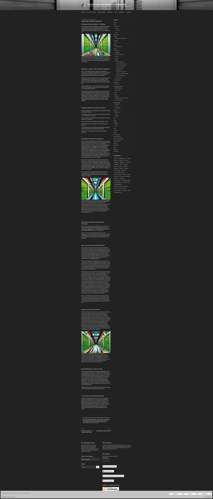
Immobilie (116, 166)
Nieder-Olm (124, 170)
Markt (116, 42)
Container (115, 36)
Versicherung (116, 149)
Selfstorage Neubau (126, 182)
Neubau (116, 28)
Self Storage (100, 419)
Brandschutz (117, 26)
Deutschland (116, 40)
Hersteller (115, 48)
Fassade (98, 417)
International (117, 83)
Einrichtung (128, 162)
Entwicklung (116, 164)
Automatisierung (121, 158)
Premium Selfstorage (118, 174)
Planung (122, 172)
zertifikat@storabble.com (95, 258)
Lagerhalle (116, 168)
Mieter (115, 118)
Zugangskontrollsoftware (120, 75)
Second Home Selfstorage (125, 176)
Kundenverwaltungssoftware (121, 63)
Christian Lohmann (101, 12)
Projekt (124, 174)
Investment (117, 96)
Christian (94, 19)
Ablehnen (190, 494)
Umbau (116, 32)
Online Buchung (117, 172)
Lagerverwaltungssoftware (120, 65)
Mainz (115, 170)
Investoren (115, 94)
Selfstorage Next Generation (119, 138)
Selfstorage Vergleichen (100, 421)
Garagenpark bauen (118, 46)
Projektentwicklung (117, 134)
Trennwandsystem (118, 77)
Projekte (115, 132)
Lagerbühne (117, 50)
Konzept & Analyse (117, 102)
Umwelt (115, 147)
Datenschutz (121, 12)
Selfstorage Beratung (117, 136)
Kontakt (115, 12)
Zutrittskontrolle (117, 79)
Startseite (83, 12)
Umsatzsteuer (116, 145)
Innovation (115, 92)
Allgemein (85, 417)
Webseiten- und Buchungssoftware (122, 73)
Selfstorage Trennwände (118, 186)
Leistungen (109, 12)
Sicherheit (116, 58)
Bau (126, 158)
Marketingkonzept (92, 419)
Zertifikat (96, 422)
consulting (126, 160)
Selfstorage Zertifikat (88, 422)
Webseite (107, 417)
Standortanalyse (118, 107)
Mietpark (115, 120)
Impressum (129, 12)
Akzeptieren (175, 494)
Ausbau (115, 158)
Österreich (115, 122)
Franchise (116, 106)
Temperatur (116, 143)
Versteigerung (116, 151)
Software (116, 60)
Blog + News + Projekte (91, 12)
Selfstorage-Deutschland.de (107, 4)
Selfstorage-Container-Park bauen (121, 38)
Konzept (120, 166)
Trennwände (124, 190)
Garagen (115, 44)
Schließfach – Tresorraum (119, 54)
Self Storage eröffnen (118, 182)
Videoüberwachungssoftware (121, 71)
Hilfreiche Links (116, 82)
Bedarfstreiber (116, 34)
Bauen (115, 24)
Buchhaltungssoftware (120, 61)
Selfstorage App (119, 69)
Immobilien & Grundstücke (118, 86)
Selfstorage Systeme (117, 140)
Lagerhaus (121, 168)
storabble (93, 166)
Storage (120, 188)
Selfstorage (107, 419)
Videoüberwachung (117, 192)
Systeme (124, 188)
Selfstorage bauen (117, 180)
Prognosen (115, 130)
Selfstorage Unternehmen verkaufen (121, 98)
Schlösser (116, 56)
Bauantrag (118, 30)
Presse (115, 128)
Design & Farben (91, 417)
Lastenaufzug (117, 52)
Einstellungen (204, 494)
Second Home (116, 176)
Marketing (102, 417)
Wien (116, 126)
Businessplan (117, 104)
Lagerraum (126, 168)
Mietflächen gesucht (118, 88)
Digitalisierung (122, 162)
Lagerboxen (125, 166)
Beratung (115, 160)
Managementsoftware (120, 67)
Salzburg (116, 124)
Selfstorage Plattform (88, 421)
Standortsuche (117, 90)
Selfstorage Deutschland (126, 180)
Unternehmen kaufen (118, 100)
